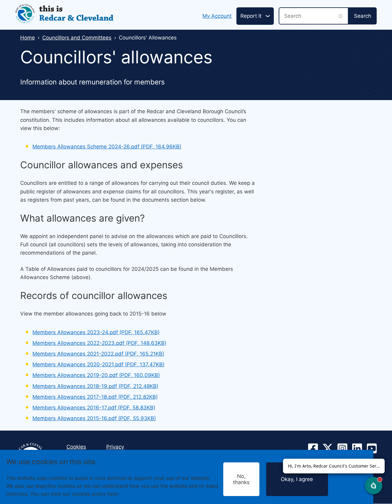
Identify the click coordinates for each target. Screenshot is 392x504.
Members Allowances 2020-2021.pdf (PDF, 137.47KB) (98, 364)
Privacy (115, 447)
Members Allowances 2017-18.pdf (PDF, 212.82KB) (95, 397)
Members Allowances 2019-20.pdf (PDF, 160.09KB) (96, 375)
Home (27, 38)
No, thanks (241, 479)
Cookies (129, 494)
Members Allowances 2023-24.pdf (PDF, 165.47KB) (96, 332)
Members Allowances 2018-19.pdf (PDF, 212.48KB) (95, 386)
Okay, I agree (297, 479)
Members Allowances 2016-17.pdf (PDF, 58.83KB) (93, 408)
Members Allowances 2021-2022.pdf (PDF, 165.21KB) (98, 354)
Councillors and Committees (76, 38)
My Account (217, 16)
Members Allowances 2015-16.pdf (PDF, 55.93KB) (94, 418)
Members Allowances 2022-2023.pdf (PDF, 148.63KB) (99, 343)
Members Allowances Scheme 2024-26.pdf (106, 147)
